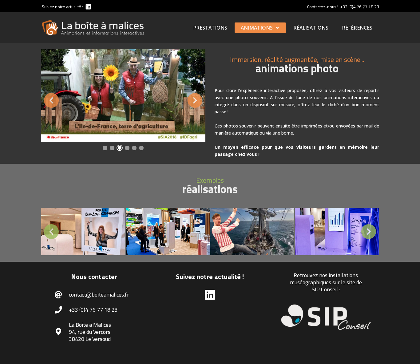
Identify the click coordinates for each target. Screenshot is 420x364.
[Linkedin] (88, 6)
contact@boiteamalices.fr (99, 294)
